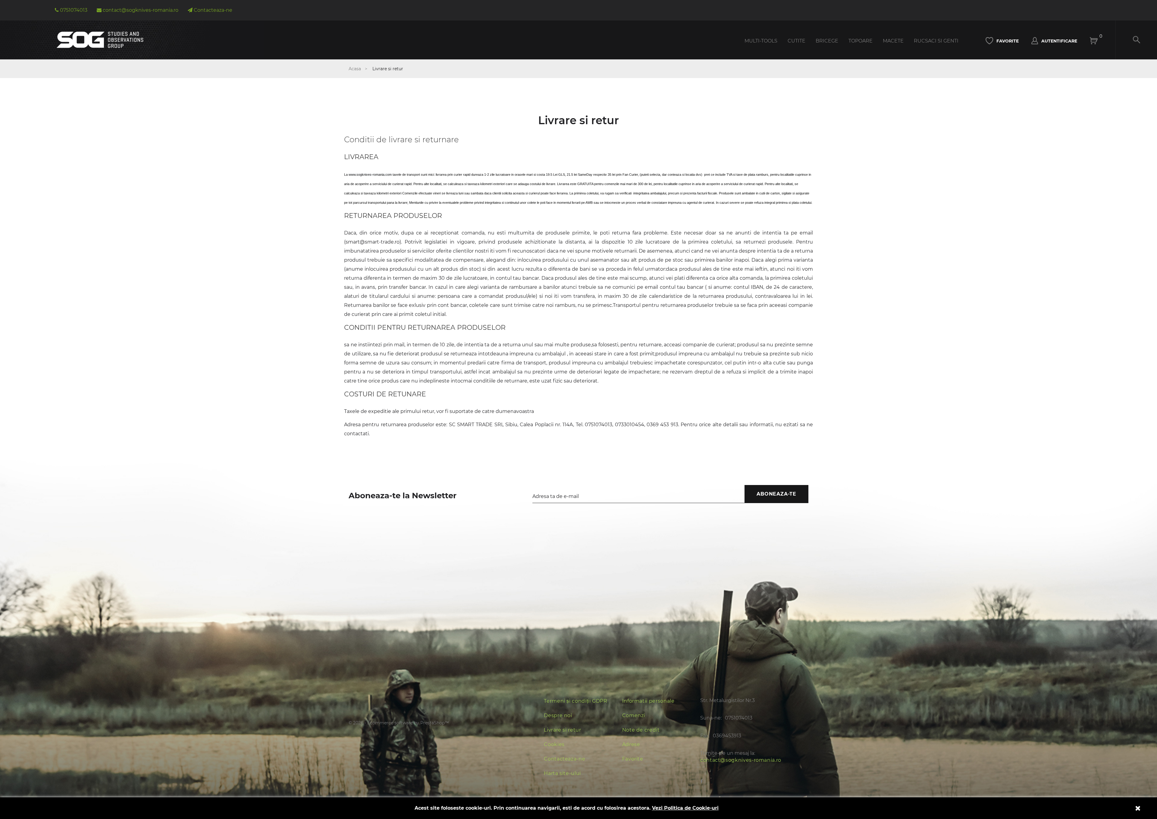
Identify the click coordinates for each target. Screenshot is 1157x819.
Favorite (632, 759)
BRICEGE (827, 41)
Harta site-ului (562, 773)
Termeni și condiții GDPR (575, 701)
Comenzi (633, 715)
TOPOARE (860, 41)
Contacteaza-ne (564, 759)
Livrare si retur (562, 730)
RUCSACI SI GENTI (936, 41)
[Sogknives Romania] (100, 36)
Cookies (554, 744)
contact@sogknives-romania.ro (740, 760)
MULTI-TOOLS (761, 41)
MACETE (893, 41)
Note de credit (641, 730)
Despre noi (558, 715)
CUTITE (796, 41)
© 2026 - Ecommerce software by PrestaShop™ (399, 723)
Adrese (631, 744)
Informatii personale (648, 701)
